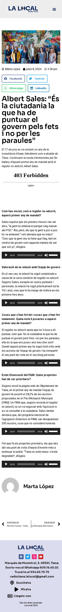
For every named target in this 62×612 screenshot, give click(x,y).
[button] (54, 9)
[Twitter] (27, 556)
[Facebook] (21, 556)
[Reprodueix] (6, 255)
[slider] (54, 255)
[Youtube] (40, 556)
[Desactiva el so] (46, 255)
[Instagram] (34, 556)
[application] (31, 255)
